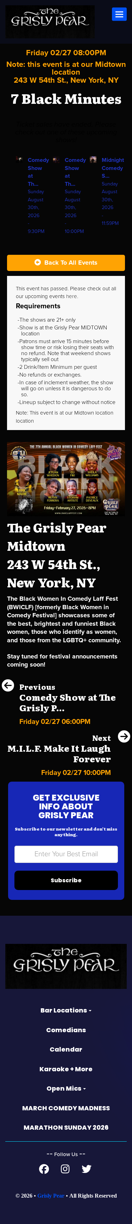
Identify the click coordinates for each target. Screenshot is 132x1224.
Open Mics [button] (64, 1088)
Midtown (84, 413)
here (71, 296)
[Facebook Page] (44, 1171)
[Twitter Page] (87, 1171)
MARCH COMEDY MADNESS (66, 1108)
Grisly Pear (50, 1196)
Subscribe (66, 880)
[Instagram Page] (65, 1171)
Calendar (66, 1049)
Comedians (66, 1030)
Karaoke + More (66, 1069)
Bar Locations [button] (64, 1010)
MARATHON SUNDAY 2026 (66, 1127)
